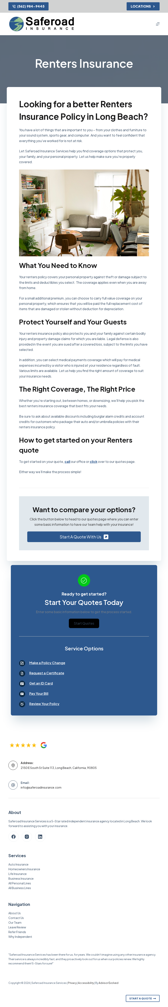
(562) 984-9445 (30, 6)
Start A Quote (140, 998)
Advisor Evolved (108, 982)
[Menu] (158, 24)
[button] (84, 536)
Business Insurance (21, 878)
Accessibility (86, 982)
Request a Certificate (46, 673)
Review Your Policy (44, 704)
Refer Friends (17, 932)
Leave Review (17, 927)
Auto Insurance (18, 864)
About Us (14, 913)
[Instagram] (27, 837)
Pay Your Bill (38, 693)
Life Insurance (17, 874)
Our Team (15, 922)
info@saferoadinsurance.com (41, 787)
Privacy (72, 982)
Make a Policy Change (47, 663)
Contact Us (16, 918)
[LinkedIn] (40, 837)
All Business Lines (19, 888)
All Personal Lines (19, 883)
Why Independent (20, 936)
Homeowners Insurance (24, 869)
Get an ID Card (41, 683)
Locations (141, 6)
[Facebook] (13, 837)
